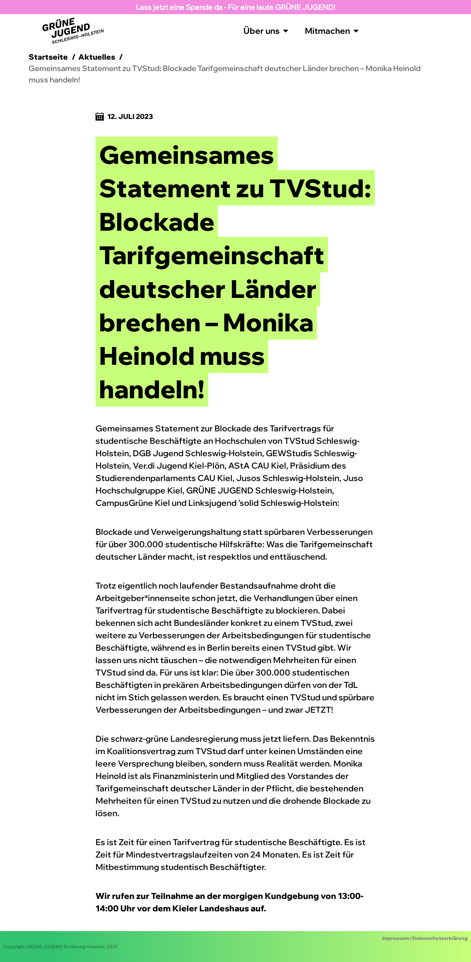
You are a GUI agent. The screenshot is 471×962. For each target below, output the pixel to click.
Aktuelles (96, 57)
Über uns (261, 31)
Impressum (395, 938)
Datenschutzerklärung (440, 938)
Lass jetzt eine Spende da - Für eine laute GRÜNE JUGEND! (235, 6)
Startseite (48, 57)
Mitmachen (327, 31)
